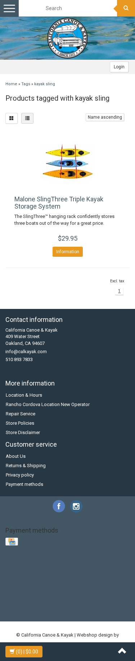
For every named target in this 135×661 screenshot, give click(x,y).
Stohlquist (77, 567)
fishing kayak (21, 581)
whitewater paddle (103, 614)
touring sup (51, 607)
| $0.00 (27, 652)
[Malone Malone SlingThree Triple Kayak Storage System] (67, 161)
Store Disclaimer (23, 432)
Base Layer (18, 561)
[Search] (126, 8)
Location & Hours (24, 395)
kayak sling (44, 84)
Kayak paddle (65, 561)
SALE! (41, 567)
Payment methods (24, 484)
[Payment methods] (12, 541)
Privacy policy (20, 475)
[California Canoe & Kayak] (67, 38)
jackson (33, 587)
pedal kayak (60, 594)
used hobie (78, 607)
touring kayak (22, 607)
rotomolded (88, 594)
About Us (16, 456)
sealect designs (29, 600)
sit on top (59, 600)
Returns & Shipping (26, 465)
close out (16, 574)
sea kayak (114, 594)
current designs (71, 574)
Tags (25, 84)
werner (35, 614)
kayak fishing (91, 587)
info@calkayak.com (26, 351)
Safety (56, 567)
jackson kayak (60, 587)
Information (67, 251)
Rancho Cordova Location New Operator (48, 404)
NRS (15, 567)
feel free (118, 574)
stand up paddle (89, 600)
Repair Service (20, 413)
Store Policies (20, 423)
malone (37, 594)
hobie (44, 581)
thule (115, 600)
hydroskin (94, 581)
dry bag (98, 574)
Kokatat (91, 561)
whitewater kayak (63, 614)
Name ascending (105, 117)
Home (11, 84)
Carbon (40, 561)
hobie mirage (67, 581)
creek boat (40, 574)
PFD (27, 567)
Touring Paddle (106, 567)
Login (119, 66)
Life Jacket (114, 561)
